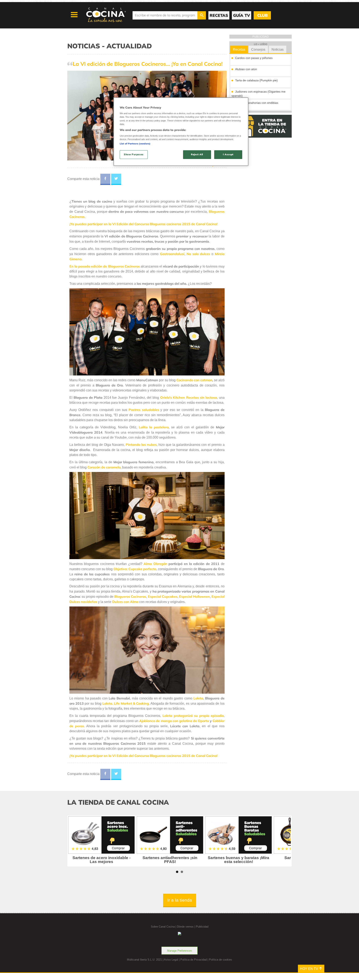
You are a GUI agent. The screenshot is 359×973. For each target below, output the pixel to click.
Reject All (197, 154)
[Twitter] (116, 179)
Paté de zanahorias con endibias (256, 102)
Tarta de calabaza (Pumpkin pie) (256, 80)
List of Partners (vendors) (135, 143)
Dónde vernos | (186, 926)
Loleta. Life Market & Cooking (125, 703)
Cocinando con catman (194, 380)
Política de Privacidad (193, 959)
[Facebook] (105, 179)
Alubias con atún (246, 69)
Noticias (278, 49)
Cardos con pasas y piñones (254, 58)
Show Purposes (133, 154)
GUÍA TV (241, 15)
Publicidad (202, 926)
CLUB (262, 15)
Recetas (239, 49)
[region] (180, 131)
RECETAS (219, 15)
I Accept (228, 154)
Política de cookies (220, 959)
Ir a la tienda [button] (179, 900)
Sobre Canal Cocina (163, 926)
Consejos (258, 49)
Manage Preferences (179, 950)
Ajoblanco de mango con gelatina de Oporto (174, 721)
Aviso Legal (171, 959)
